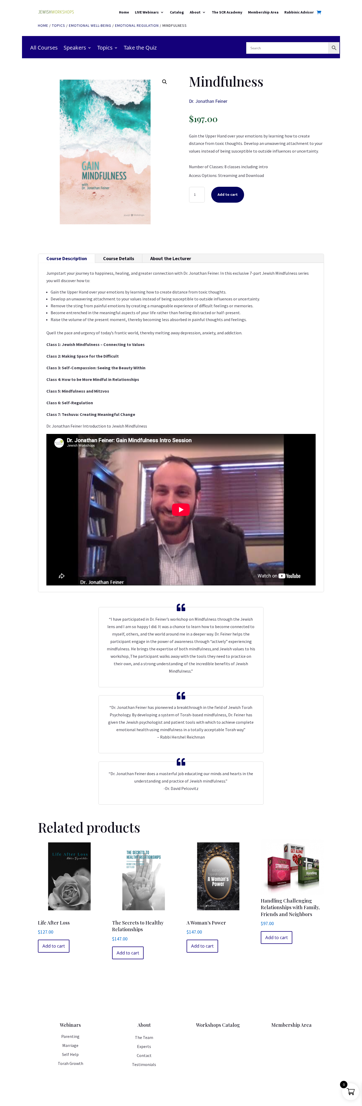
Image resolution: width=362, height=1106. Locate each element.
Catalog (177, 12)
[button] (164, 82)
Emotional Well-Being (90, 25)
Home (124, 12)
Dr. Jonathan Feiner (208, 101)
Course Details (118, 258)
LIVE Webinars (147, 12)
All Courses (44, 48)
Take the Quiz (140, 48)
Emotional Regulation (137, 25)
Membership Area (263, 12)
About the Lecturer (170, 258)
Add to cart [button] (53, 946)
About (195, 12)
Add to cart (228, 194)
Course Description (66, 258)
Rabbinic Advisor (299, 12)
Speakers (75, 48)
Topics (58, 25)
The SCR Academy (227, 12)
